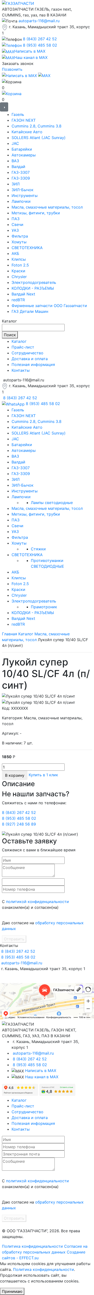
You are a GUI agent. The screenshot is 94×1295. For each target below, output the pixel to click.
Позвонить (12, 69)
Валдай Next (23, 294)
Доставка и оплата (30, 358)
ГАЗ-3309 (21, 178)
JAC (15, 143)
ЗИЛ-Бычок (23, 189)
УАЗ (15, 230)
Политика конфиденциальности (32, 1246)
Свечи (17, 224)
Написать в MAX (40, 1070)
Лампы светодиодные (52, 502)
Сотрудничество (27, 352)
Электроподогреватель (34, 282)
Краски (18, 270)
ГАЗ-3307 (21, 172)
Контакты (21, 370)
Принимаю (12, 1291)
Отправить (14, 939)
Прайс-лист (23, 347)
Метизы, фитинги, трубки (36, 212)
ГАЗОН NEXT (24, 120)
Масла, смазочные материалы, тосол (47, 207)
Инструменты (25, 195)
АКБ (15, 253)
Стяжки (38, 548)
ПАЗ (16, 218)
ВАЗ (15, 160)
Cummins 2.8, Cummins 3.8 (36, 126)
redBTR (18, 299)
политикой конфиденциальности (37, 901)
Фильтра (20, 236)
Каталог (19, 341)
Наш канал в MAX (41, 1076)
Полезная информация (33, 364)
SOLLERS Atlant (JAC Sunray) (39, 137)
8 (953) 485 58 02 (40, 45)
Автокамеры (24, 155)
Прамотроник (44, 606)
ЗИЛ (16, 184)
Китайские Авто (27, 131)
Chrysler (19, 276)
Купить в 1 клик (43, 774)
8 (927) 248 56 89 (19, 824)
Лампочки (21, 201)
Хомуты (19, 241)
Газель (18, 114)
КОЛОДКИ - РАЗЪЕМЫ (33, 288)
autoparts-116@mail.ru (39, 20)
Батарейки (22, 149)
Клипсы (19, 259)
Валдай (18, 166)
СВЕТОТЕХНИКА (27, 247)
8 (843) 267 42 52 (40, 38)
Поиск (10, 334)
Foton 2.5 (20, 265)
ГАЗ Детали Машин (30, 311)
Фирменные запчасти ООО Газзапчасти (49, 305)
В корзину (14, 775)
